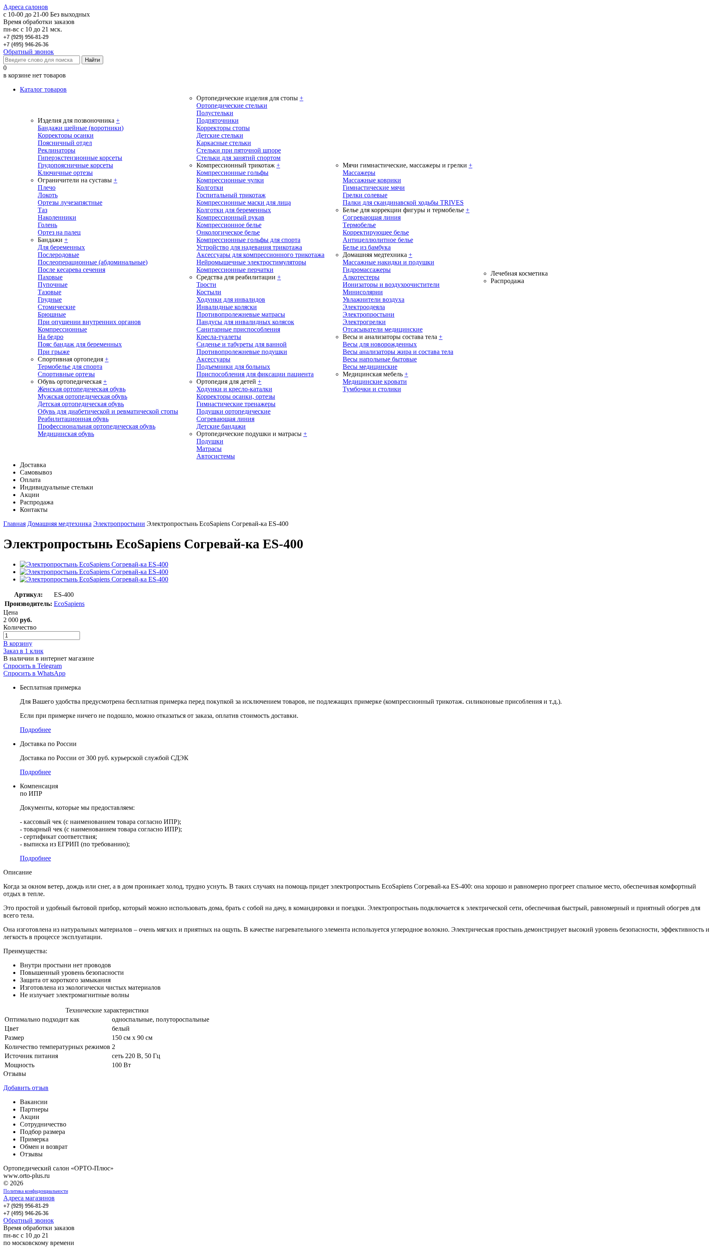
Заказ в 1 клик (23, 650)
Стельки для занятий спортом (238, 157)
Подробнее (35, 729)
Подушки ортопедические (233, 411)
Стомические (56, 306)
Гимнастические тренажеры (236, 403)
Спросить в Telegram (32, 665)
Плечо (47, 187)
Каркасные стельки (223, 142)
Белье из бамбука (367, 247)
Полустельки (214, 112)
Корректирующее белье (376, 232)
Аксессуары (213, 359)
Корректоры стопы (223, 127)
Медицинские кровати (375, 381)
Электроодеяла (364, 306)
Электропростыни (368, 314)
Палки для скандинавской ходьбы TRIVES (403, 202)
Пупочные (53, 284)
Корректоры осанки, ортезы (235, 396)
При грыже (54, 351)
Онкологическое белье (228, 232)
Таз (42, 209)
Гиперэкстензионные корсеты (80, 157)
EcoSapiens (69, 603)
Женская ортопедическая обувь (82, 388)
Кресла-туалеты (218, 336)
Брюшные (52, 314)
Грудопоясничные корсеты (75, 165)
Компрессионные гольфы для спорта (248, 239)
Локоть (48, 195)
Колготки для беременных (233, 209)
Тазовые (49, 292)
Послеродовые (58, 254)
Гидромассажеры (367, 269)
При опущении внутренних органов (89, 321)
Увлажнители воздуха (373, 299)
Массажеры (359, 172)
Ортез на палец (59, 232)
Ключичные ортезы (65, 172)
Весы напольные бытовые (380, 359)
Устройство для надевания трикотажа (249, 247)
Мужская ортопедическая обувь (82, 396)
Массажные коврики (372, 180)
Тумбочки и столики (372, 388)
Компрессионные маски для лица (243, 202)
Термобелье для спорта (70, 366)
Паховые (50, 277)
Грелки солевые (365, 195)
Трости (206, 284)
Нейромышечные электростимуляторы (251, 262)
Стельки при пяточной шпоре (238, 150)
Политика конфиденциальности (35, 1191)
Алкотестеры (361, 277)
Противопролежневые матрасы (240, 314)
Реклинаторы (56, 150)
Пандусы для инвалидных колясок (245, 321)
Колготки (209, 187)
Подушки (209, 441)
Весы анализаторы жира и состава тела (398, 351)
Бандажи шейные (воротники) (80, 127)
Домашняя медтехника (59, 523)
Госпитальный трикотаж (231, 195)
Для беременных (61, 247)
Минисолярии (363, 292)
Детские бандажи (221, 426)
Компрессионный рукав (230, 217)
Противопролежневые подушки (241, 351)
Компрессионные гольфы (232, 172)
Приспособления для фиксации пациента (255, 374)
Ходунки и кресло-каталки (234, 388)
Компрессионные (62, 329)
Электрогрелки (364, 321)
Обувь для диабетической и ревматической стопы (108, 411)
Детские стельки (219, 135)
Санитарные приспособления (238, 329)
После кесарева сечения (71, 269)
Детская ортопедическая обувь (81, 403)
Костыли (208, 292)
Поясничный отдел (65, 142)
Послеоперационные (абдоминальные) (93, 262)
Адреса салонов (25, 6)
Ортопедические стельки (231, 105)
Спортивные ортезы (66, 374)
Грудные (50, 299)
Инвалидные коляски (226, 306)
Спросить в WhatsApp (34, 673)
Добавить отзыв (25, 1087)
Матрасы (209, 448)
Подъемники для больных (233, 366)
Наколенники (57, 217)
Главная (14, 523)
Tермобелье (359, 224)
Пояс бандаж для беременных (80, 344)
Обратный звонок (28, 51)
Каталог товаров (43, 89)
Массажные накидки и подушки (388, 262)
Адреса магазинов (29, 1198)
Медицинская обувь (66, 433)
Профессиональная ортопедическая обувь (96, 426)
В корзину (17, 643)
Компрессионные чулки (230, 180)
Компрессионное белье (228, 224)
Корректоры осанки (66, 135)
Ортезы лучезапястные (70, 202)
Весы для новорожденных (380, 344)
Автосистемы (215, 456)
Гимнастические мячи (374, 187)
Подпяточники (217, 120)
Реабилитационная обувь (73, 418)
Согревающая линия (225, 418)
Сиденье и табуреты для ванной (241, 344)
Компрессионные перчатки (234, 269)
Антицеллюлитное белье (378, 239)
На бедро (50, 336)
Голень (47, 224)
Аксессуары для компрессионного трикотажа (260, 254)
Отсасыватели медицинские (383, 329)
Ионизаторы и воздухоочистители (391, 284)
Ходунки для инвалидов (230, 299)
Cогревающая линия (372, 217)
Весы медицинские (370, 366)
